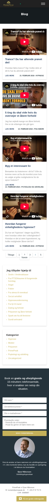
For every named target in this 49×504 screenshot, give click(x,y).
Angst (10, 285)
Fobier (11, 289)
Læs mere (9, 76)
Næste (25, 257)
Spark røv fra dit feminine (19, 316)
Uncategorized (14, 358)
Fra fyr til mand (14, 304)
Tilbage (11, 255)
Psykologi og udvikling (32, 187)
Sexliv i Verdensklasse (18, 274)
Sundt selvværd (15, 319)
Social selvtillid (15, 296)
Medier (11, 343)
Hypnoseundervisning (18, 300)
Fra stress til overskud (18, 292)
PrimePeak (13, 351)
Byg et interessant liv (18, 166)
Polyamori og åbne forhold (20, 312)
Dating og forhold (15, 308)
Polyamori (39, 129)
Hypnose (40, 76)
